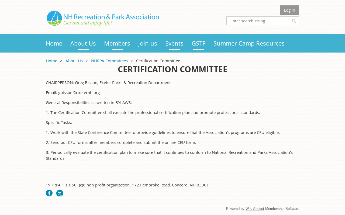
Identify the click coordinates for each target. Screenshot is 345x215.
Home (51, 60)
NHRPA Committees (109, 60)
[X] (59, 193)
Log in (289, 10)
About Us (74, 60)
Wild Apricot (255, 209)
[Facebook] (49, 193)
